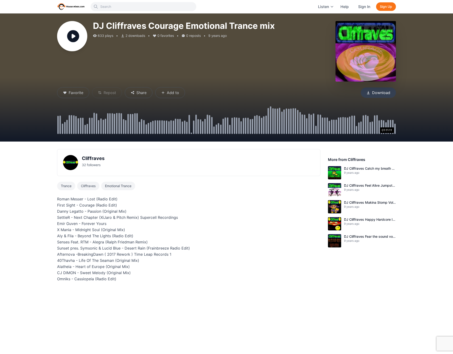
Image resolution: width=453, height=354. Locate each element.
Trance (66, 186)
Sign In (364, 6)
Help (344, 6)
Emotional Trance (118, 186)
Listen (323, 6)
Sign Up (386, 6)
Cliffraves (93, 158)
